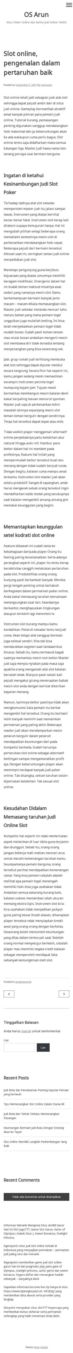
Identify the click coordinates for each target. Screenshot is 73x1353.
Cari (6, 1040)
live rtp (45, 1287)
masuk (26, 1031)
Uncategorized (23, 981)
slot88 (52, 1225)
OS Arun (36, 14)
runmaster (46, 85)
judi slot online (52, 1262)
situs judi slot (27, 1246)
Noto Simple (41, 1347)
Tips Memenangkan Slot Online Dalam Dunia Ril (34, 1104)
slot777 (42, 1307)
